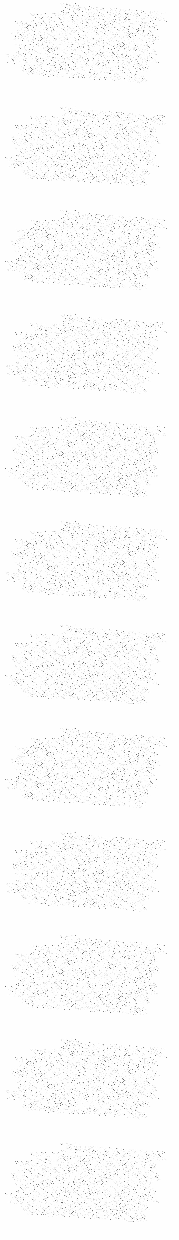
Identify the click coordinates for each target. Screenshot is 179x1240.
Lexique (111, 258)
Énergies (48, 53)
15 (106, 244)
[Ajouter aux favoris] (80, 61)
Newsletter (119, 258)
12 (95, 244)
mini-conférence (76, 39)
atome (88, 146)
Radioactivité (51, 65)
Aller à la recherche (133, 10)
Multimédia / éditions (83, 27)
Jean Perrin (100, 143)
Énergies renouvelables (51, 61)
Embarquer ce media (131, 131)
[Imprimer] (69, 61)
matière (81, 143)
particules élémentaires (118, 143)
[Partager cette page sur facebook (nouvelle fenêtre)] (103, 61)
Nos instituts (93, 4)
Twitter (127, 258)
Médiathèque (119, 24)
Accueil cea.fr (130, 24)
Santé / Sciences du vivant (53, 79)
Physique (97, 39)
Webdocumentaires (53, 106)
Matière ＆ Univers (87, 39)
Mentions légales (46, 258)
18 (117, 244)
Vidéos (65, 35)
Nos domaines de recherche (67, 4)
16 (110, 244)
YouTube (132, 258)
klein (81, 146)
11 (92, 244)
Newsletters (85, 24)
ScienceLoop (50, 111)
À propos (52, 4)
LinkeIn (135, 258)
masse (90, 143)
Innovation (83, 4)
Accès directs (121, 4)
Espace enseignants (98, 24)
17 (114, 244)
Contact (110, 24)
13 (99, 244)
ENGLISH (135, 4)
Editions (47, 92)
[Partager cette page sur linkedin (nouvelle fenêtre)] (113, 63)
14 (103, 244)
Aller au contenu (110, 10)
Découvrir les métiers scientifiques (108, 27)
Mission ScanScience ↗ (52, 125)
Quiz (45, 97)
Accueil (49, 35)
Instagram (130, 258)
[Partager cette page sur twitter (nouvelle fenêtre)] (81, 63)
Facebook (125, 258)
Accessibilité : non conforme (97, 258)
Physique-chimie (53, 75)
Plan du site (82, 258)
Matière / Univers (53, 84)
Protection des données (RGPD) (65, 258)
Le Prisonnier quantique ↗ (50, 118)
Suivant (134, 244)
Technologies (51, 88)
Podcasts (48, 102)
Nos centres (104, 4)
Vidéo (67, 39)
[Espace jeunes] (61, 18)
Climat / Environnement (52, 70)
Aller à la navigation (121, 10)
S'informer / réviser (64, 27)
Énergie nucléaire (53, 56)
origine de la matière (101, 146)
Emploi (112, 4)
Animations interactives (49, 42)
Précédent (71, 244)
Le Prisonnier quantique (147, 24)
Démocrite (72, 146)
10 (88, 244)
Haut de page (170, 1057)
